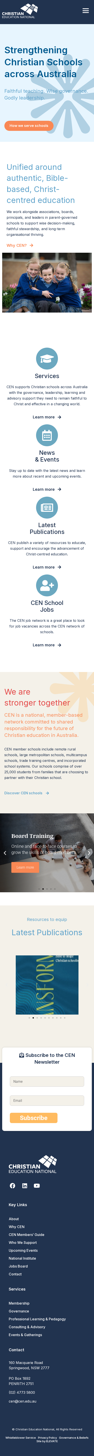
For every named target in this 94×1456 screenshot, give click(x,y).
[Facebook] (12, 1185)
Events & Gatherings (25, 1335)
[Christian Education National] (21, 10)
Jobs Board (18, 1266)
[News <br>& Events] (47, 435)
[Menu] (85, 11)
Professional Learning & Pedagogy (37, 1319)
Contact (15, 1274)
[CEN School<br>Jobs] (47, 585)
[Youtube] (36, 1185)
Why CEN (16, 1227)
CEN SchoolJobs (47, 606)
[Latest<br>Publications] (47, 508)
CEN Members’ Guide (26, 1234)
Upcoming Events (23, 1250)
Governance (19, 1311)
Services (47, 376)
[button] (5, 853)
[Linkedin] (24, 1185)
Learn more (25, 867)
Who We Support (23, 1242)
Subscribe (33, 1118)
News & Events (47, 456)
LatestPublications (47, 528)
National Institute (22, 1258)
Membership (19, 1303)
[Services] (47, 359)
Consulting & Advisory (27, 1327)
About (14, 1219)
